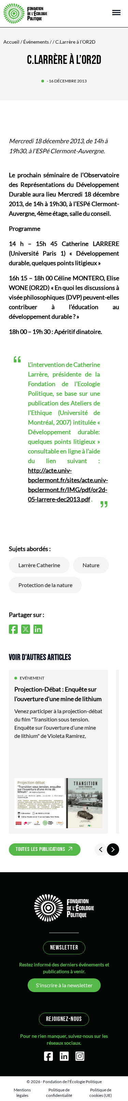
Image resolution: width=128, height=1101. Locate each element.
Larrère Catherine (39, 565)
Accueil (11, 42)
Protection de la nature (45, 585)
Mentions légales (22, 1092)
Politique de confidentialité (59, 1092)
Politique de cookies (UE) (100, 1092)
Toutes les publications (40, 849)
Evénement (32, 678)
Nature (91, 565)
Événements (36, 42)
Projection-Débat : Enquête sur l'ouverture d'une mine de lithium (58, 694)
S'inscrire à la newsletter (64, 985)
